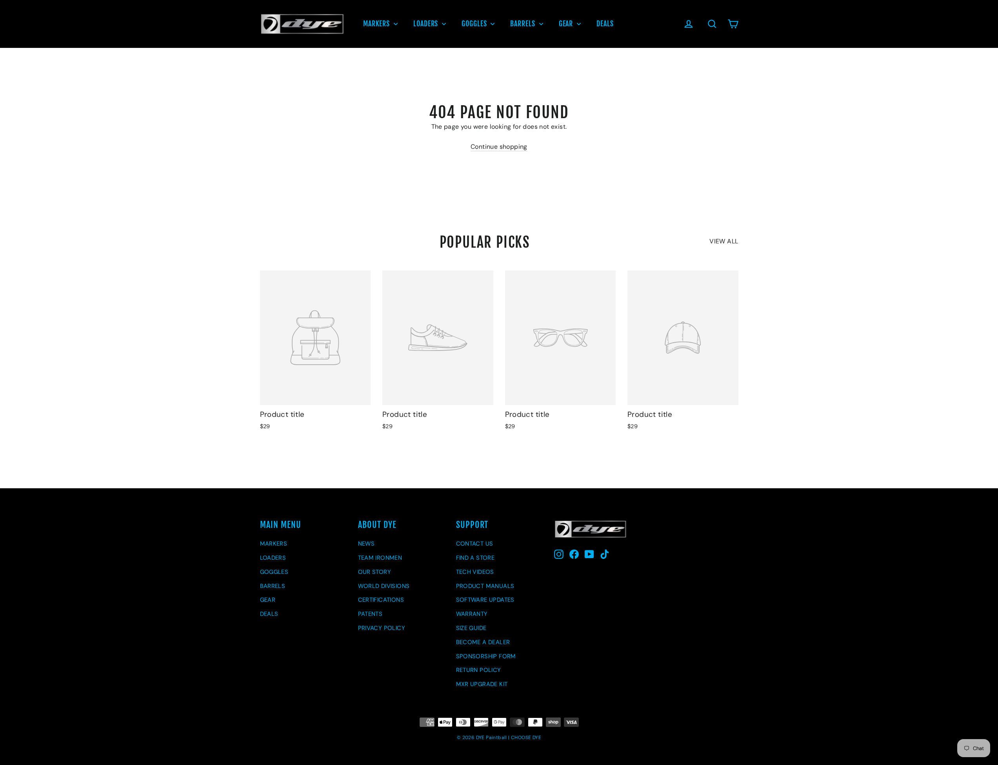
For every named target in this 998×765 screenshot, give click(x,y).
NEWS (366, 544)
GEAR (567, 23)
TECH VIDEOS (475, 572)
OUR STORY (374, 572)
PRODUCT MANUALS (485, 586)
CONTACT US (474, 544)
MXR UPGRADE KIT (482, 684)
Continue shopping (499, 146)
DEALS (605, 23)
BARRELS (523, 23)
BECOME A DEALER (483, 642)
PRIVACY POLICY (381, 628)
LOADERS (426, 23)
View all (723, 241)
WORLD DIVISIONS (384, 586)
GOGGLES (475, 23)
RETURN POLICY (478, 670)
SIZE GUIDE (471, 628)
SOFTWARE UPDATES (485, 600)
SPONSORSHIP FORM (486, 656)
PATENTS (370, 614)
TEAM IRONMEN (380, 558)
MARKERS (377, 23)
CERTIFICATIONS (381, 600)
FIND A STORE (475, 558)
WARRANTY (472, 614)
